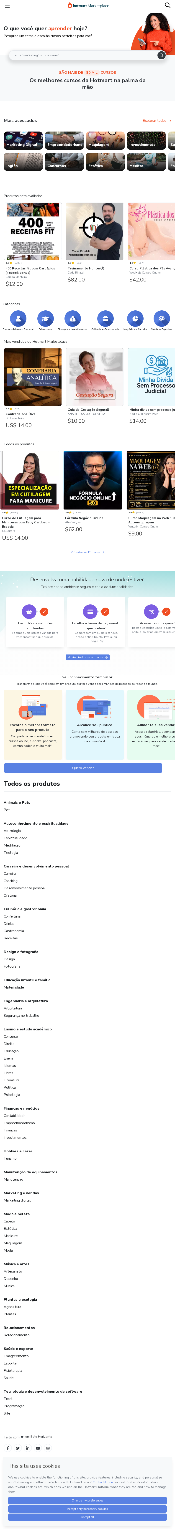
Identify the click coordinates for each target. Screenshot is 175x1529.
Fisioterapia (13, 1370)
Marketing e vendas (21, 1193)
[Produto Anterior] (5, 230)
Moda (8, 1250)
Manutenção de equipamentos (30, 1172)
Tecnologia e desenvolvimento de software (43, 1391)
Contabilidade (15, 1115)
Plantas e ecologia (20, 1299)
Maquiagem (13, 1243)
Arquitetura (13, 1008)
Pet (7, 809)
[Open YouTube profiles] (37, 1448)
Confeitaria (12, 916)
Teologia (11, 852)
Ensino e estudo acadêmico (28, 1029)
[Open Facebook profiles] (8, 1448)
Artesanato (13, 1271)
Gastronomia (14, 930)
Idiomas (10, 1065)
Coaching (11, 880)
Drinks (9, 923)
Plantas (10, 1314)
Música (9, 1285)
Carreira (10, 873)
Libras (8, 1072)
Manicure (11, 1235)
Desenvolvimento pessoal (25, 888)
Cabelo (9, 1221)
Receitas (11, 938)
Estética (10, 1228)
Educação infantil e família (27, 980)
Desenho (11, 1278)
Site (7, 1413)
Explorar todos (155, 120)
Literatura (11, 1080)
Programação (14, 1406)
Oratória (10, 895)
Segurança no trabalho (21, 1015)
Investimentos (15, 1137)
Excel (8, 1398)
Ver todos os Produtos (85, 552)
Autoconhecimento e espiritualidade (36, 823)
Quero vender (83, 768)
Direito (9, 1043)
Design (9, 959)
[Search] (161, 55)
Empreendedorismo (19, 1123)
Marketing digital (17, 1200)
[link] (23, 141)
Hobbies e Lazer (18, 1151)
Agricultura (12, 1306)
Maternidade (14, 987)
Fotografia (12, 966)
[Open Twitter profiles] (17, 1448)
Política (10, 1087)
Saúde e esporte (18, 1348)
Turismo (10, 1158)
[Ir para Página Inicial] (88, 6)
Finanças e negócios (21, 1108)
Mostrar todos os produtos (85, 657)
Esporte (10, 1363)
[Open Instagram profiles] (47, 1448)
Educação (11, 1051)
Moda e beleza (17, 1214)
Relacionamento (17, 1335)
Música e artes (16, 1264)
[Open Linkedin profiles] (27, 1448)
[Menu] (7, 5)
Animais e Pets (17, 802)
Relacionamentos (19, 1327)
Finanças (10, 1130)
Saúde (9, 1377)
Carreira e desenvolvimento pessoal (36, 866)
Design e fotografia (21, 951)
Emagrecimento (16, 1356)
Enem (8, 1058)
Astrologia (12, 830)
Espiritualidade (15, 838)
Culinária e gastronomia (25, 909)
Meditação (12, 845)
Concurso (11, 1036)
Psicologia (12, 1094)
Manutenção (13, 1179)
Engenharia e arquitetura (26, 1001)
